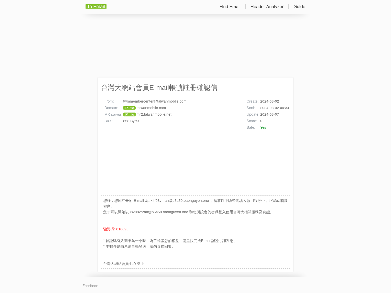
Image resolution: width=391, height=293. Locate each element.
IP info (129, 108)
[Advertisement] (195, 45)
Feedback (90, 285)
